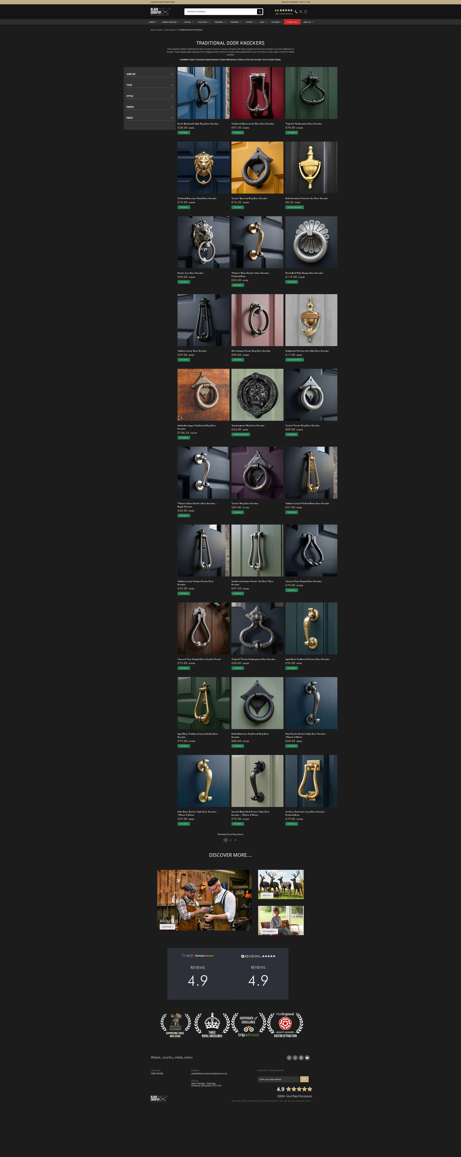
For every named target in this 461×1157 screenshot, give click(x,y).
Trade (308, 2)
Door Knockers (171, 30)
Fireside (249, 22)
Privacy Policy (300, 1101)
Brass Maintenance (229, 60)
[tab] (150, 72)
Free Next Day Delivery (295, 207)
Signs (262, 22)
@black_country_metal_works (172, 1057)
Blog (289, 1101)
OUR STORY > (167, 927)
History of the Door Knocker (249, 60)
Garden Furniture (169, 22)
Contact (307, 1101)
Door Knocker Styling (271, 60)
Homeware (219, 22)
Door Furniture (157, 30)
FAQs (281, 1101)
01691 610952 (157, 1074)
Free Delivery (184, 132)
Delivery (238, 1101)
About (233, 1101)
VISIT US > (267, 895)
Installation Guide (187, 60)
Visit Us (302, 2)
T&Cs (293, 1101)
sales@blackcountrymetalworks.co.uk (209, 1074)
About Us (285, 2)
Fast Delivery (293, 2)
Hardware (234, 22)
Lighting (187, 22)
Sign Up (304, 1079)
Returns (244, 1101)
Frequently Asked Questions (207, 60)
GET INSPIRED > (269, 931)
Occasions (275, 22)
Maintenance (252, 1101)
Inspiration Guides (157, 2)
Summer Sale (292, 22)
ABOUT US (169, 921)
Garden (152, 22)
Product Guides (169, 2)
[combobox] (223, 11)
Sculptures (202, 22)
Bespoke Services (272, 1101)
